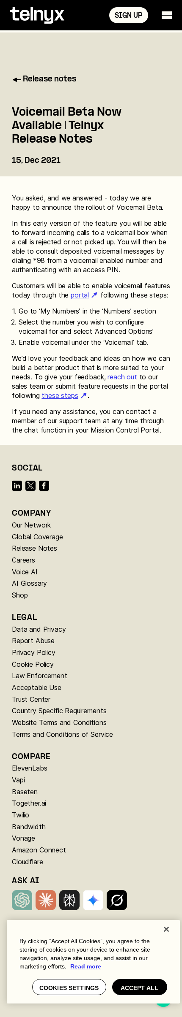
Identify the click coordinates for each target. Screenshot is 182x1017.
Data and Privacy (39, 629)
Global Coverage (37, 537)
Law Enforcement (39, 675)
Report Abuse (33, 640)
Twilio (20, 815)
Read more (85, 966)
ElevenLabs (29, 768)
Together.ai (29, 803)
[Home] (37, 15)
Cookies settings (69, 988)
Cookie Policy (33, 664)
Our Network (31, 525)
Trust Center (31, 699)
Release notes (49, 80)
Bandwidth (29, 826)
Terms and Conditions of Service (62, 734)
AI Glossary (29, 583)
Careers (23, 560)
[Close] (166, 929)
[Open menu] (167, 15)
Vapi (18, 780)
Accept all (139, 988)
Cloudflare (27, 861)
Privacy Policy (33, 652)
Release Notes (34, 548)
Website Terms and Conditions (59, 722)
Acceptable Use (36, 687)
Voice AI (25, 572)
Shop (20, 595)
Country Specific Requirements (59, 710)
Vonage (23, 838)
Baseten (25, 791)
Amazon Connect (39, 850)
